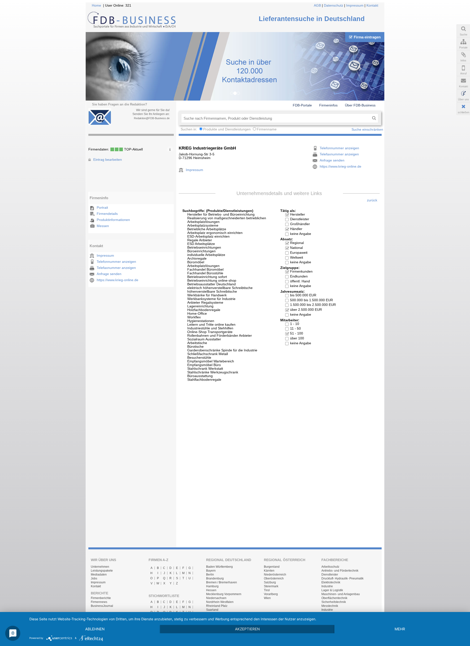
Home (96, 5)
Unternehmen (100, 566)
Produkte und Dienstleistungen (227, 129)
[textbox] (275, 118)
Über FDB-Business (360, 105)
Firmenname (267, 129)
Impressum (355, 5)
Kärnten (269, 570)
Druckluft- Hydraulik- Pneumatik (342, 578)
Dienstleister (329, 574)
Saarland (212, 609)
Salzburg (270, 582)
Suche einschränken (367, 129)
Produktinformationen (113, 220)
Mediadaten (99, 574)
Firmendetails (107, 214)
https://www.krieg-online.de (117, 280)
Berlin (210, 574)
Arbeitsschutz (330, 566)
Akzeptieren (247, 629)
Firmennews (99, 602)
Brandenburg (215, 578)
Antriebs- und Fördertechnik (339, 570)
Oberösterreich (274, 578)
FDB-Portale (302, 105)
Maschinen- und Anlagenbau (340, 594)
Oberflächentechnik (334, 598)
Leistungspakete (102, 570)
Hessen (211, 590)
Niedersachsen (216, 598)
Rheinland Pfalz (216, 606)
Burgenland (272, 566)
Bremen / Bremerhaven (221, 582)
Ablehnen (95, 629)
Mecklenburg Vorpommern (223, 594)
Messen (103, 226)
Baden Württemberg (219, 566)
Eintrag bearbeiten (107, 160)
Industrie (327, 586)
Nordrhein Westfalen (220, 602)
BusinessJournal (102, 606)
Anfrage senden (109, 274)
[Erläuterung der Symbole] (170, 148)
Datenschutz (333, 5)
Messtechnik (329, 606)
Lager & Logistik (332, 590)
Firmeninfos (328, 105)
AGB (317, 5)
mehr (400, 629)
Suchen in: (189, 129)
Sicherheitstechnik (333, 602)
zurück (372, 200)
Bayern (211, 570)
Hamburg (212, 586)
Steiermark (271, 586)
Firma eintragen (367, 37)
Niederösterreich (275, 574)
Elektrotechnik (330, 582)
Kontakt (372, 5)
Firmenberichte (101, 598)
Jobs (94, 578)
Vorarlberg (271, 594)
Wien (267, 598)
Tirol (267, 590)
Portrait (102, 207)
